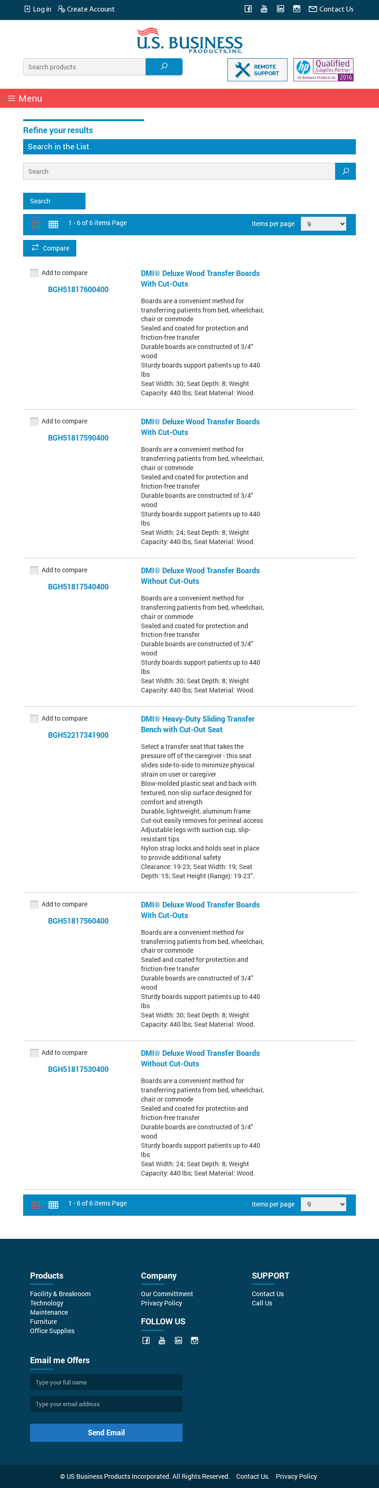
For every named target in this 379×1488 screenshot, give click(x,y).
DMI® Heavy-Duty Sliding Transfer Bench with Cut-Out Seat (198, 724)
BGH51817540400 (78, 586)
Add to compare (64, 272)
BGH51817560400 (78, 920)
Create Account (90, 9)
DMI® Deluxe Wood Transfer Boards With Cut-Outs (200, 278)
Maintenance (49, 1312)
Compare (56, 248)
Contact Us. (253, 1476)
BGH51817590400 (78, 437)
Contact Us (336, 9)
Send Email (106, 1432)
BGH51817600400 (78, 289)
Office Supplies (52, 1330)
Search (40, 200)
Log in (41, 9)
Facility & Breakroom (60, 1293)
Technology (46, 1302)
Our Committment (167, 1293)
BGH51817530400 (78, 1069)
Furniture (43, 1321)
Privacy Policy (161, 1302)
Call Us (262, 1302)
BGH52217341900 (78, 735)
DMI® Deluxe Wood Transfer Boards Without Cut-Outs (200, 575)
